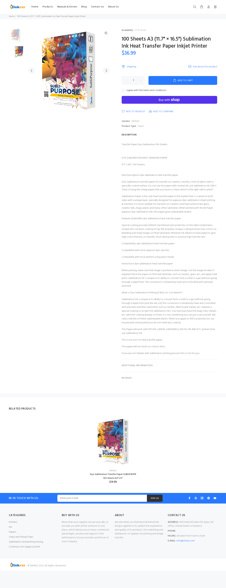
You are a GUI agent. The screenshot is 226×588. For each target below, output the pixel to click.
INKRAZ (135, 121)
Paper (141, 126)
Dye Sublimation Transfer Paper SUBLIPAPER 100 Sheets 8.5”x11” (113, 476)
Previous (31, 70)
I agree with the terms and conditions (146, 90)
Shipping (131, 67)
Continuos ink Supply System (24, 547)
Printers (13, 522)
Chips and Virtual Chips (21, 537)
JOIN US (154, 498)
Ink (10, 527)
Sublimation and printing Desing (26, 542)
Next (106, 70)
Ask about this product (205, 67)
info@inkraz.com (185, 541)
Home (11, 16)
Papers (12, 532)
